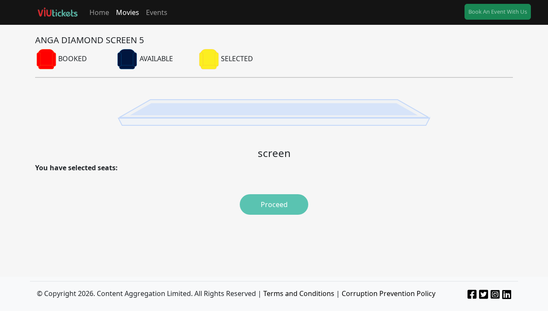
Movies (127, 12)
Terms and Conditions (298, 293)
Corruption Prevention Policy (388, 293)
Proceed (274, 204)
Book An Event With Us (497, 11)
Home (99, 12)
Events (156, 12)
